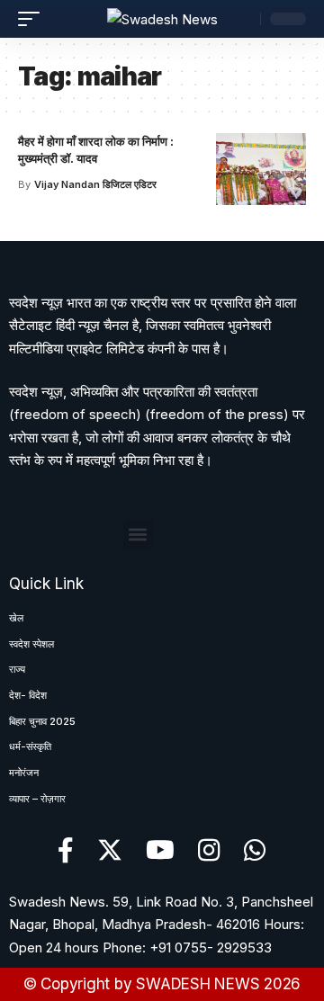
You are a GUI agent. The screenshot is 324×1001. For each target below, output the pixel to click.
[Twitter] (110, 850)
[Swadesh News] (162, 19)
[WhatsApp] (255, 850)
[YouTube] (160, 850)
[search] (242, 19)
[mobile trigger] (33, 19)
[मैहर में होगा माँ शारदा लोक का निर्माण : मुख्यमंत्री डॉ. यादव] (261, 169)
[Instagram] (209, 850)
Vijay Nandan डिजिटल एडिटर (95, 184)
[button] (138, 535)
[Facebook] (66, 850)
